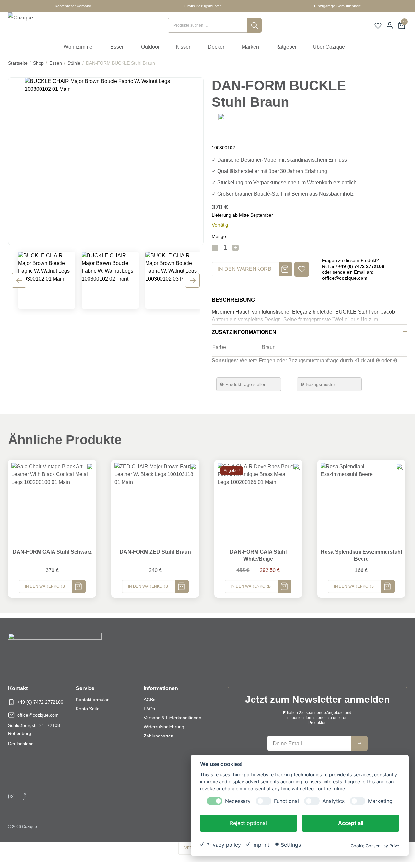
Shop (38, 63)
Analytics (333, 801)
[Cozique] (37, 25)
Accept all (350, 823)
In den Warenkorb (244, 269)
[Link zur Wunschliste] (378, 25)
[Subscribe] (359, 743)
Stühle (73, 63)
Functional (286, 801)
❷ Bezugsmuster (317, 384)
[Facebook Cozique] (23, 796)
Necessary (238, 801)
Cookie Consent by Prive (375, 845)
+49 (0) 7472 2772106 (40, 702)
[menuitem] (82, 47)
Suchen (254, 25)
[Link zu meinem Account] (390, 25)
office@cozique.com (38, 715)
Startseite (18, 63)
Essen (55, 63)
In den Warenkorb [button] (45, 586)
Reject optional (248, 823)
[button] (301, 269)
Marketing (380, 801)
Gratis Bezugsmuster (202, 6)
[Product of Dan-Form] (231, 126)
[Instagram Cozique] (11, 796)
